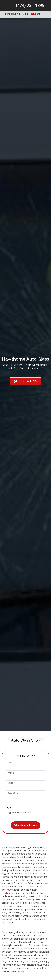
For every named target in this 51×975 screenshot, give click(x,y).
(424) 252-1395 (25, 381)
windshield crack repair (14, 893)
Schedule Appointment (25, 825)
